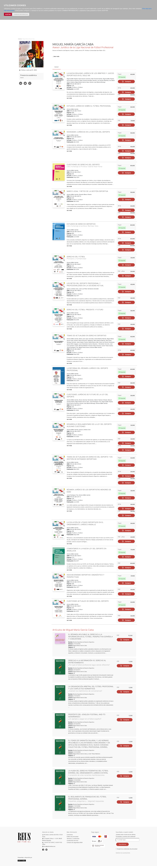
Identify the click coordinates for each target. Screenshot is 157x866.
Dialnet (22, 77)
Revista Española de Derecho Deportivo (83, 642)
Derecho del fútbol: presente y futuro (85, 310)
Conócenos (70, 834)
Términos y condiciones (73, 838)
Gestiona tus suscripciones (123, 853)
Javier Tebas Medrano (94, 753)
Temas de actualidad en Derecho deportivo (86, 336)
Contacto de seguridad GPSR (74, 842)
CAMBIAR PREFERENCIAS (21, 14)
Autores (20, 38)
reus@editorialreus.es (49, 846)
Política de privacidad (72, 836)
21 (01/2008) (76, 806)
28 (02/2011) (76, 669)
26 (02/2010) (76, 723)
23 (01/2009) (77, 752)
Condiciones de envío (72, 840)
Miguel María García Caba (80, 645)
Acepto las (127, 849)
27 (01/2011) (76, 695)
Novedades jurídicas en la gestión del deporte (88, 132)
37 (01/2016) (76, 643)
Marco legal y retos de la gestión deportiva (87, 191)
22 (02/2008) (77, 780)
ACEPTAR (8, 14)
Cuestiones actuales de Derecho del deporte (88, 601)
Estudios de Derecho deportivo (81, 224)
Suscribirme (122, 844)
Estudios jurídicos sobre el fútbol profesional (89, 106)
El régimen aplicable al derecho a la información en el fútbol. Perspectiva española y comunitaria (90, 636)
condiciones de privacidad (130, 849)
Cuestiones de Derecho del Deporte (83, 165)
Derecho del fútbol (76, 257)
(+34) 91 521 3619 (49, 842)
